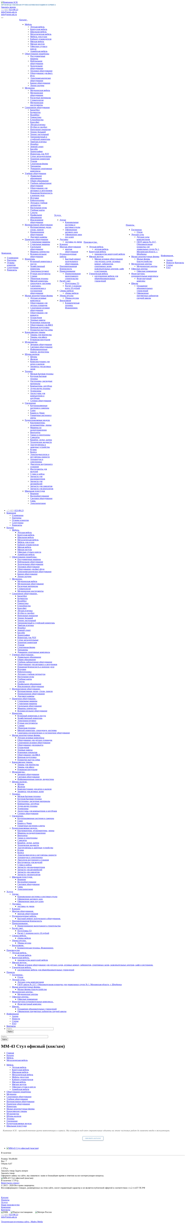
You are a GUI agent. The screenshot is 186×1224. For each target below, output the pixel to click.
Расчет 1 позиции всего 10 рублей (73, 287)
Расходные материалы (40, 98)
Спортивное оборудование (37, 107)
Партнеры (11, 260)
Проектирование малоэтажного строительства (73, 276)
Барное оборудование (40, 83)
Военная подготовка (39, 327)
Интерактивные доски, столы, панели (41, 228)
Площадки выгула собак (41, 330)
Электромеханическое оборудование (40, 79)
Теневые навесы (37, 320)
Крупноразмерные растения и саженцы (39, 406)
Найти (10, 1032)
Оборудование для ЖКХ (41, 325)
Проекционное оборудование (37, 233)
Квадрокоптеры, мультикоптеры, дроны (40, 423)
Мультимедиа (31, 342)
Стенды (33, 212)
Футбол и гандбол (38, 127)
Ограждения (36, 317)
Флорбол (34, 144)
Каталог (23, 20)
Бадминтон (35, 112)
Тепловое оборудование (41, 71)
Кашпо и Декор (37, 413)
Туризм (33, 161)
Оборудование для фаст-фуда (30, 569)
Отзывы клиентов (11, 263)
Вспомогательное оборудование (38, 255)
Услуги (58, 215)
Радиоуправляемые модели (37, 420)
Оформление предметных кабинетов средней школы (147, 295)
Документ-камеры (38, 237)
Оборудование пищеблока (37, 54)
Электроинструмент (39, 271)
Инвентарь (30, 259)
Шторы (33, 357)
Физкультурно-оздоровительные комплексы (144, 274)
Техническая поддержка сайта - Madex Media (22, 1221)
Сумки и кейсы (37, 474)
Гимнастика (35, 117)
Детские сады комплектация (143, 238)
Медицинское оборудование (36, 94)
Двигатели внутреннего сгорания (33, 860)
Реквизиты (12, 270)
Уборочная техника (39, 278)
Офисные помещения (147, 271)
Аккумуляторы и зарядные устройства (40, 445)
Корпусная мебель (38, 29)
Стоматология (36, 100)
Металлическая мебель (40, 34)
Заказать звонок (8, 7)
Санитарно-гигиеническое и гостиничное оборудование (38, 289)
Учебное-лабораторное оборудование (40, 184)
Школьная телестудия (35, 491)
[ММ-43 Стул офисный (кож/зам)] (23, 1148)
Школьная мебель (38, 32)
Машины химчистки (39, 251)
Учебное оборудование (35, 173)
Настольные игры (38, 207)
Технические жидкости (41, 442)
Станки (33, 276)
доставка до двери (73, 242)
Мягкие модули (37, 44)
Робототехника (37, 200)
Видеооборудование (39, 496)
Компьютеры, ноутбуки (41, 386)
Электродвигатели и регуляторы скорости (40, 455)
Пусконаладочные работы (24, 916)
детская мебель (101, 249)
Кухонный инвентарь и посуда (31, 716)
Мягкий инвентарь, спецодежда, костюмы (40, 282)
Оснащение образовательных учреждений (145, 288)
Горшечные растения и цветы (31, 826)
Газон (33, 410)
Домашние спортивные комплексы (33, 652)
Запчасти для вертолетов (41, 488)
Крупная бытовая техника (29, 799)
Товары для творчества (41, 335)
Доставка (64, 239)
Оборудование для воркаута (30, 745)
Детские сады (137, 234)
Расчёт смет (65, 281)
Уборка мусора (66, 295)
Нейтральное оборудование (36, 62)
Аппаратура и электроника (36, 460)
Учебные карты (37, 210)
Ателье (63, 220)
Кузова (33, 449)
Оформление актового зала (71, 230)
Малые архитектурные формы (39, 295)
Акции (169, 260)
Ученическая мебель (98, 273)
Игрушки (34, 198)
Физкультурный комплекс (144, 279)
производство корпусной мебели (109, 254)
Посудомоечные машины (37, 57)
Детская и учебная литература (38, 204)
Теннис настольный (39, 134)
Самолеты (35, 437)
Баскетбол (35, 110)
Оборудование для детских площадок (38, 304)
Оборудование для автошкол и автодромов (41, 189)
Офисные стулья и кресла (29, 552)
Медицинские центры (141, 264)
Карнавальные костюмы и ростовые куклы (72, 224)
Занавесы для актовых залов (30, 791)
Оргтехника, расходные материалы (33, 801)
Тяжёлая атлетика (38, 141)
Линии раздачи (37, 85)
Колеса (33, 452)
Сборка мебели (67, 291)
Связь (33, 501)
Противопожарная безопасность (68, 267)
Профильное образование (36, 216)
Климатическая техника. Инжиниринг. (72, 305)
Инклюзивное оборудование (36, 221)
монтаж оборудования (71, 250)
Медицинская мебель (40, 90)
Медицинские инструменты (36, 103)
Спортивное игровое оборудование (40, 309)
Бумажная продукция (40, 339)
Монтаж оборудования (70, 247)
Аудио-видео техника (40, 388)
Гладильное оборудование (36, 248)
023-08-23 (9, 9)
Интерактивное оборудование (39, 225)
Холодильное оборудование (36, 67)
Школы (134, 283)
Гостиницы (136, 229)
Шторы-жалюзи (32, 354)
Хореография (36, 151)
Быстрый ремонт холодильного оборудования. (73, 261)
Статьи (169, 265)
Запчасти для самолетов (41, 486)
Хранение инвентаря (40, 159)
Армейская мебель (38, 51)
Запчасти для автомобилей (36, 482)
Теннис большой (38, 132)
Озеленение (30, 403)
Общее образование (39, 181)
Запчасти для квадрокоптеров (37, 477)
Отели (140, 232)
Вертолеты (35, 432)
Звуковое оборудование (41, 344)
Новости (170, 262)
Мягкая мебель (37, 41)
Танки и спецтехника (40, 435)
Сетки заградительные (40, 156)
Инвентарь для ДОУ (39, 154)
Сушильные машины (40, 244)
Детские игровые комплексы (38, 299)
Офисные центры (139, 269)
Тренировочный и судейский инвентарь (40, 138)
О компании (12, 258)
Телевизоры (35, 391)
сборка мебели (72, 293)
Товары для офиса (38, 337)
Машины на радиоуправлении (38, 428)
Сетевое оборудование (40, 400)
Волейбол (34, 115)
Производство (91, 242)
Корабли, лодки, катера (41, 440)
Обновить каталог (93, 1138)
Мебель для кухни (38, 36)
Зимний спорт (36, 146)
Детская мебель (37, 27)
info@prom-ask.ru (9, 12)
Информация (167, 255)
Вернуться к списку (10, 1183)
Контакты (179, 262)
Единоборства (36, 120)
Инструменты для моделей (29, 862)
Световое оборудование (41, 347)
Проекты (130, 225)
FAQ (168, 267)
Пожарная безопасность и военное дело (41, 194)
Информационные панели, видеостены (39, 350)
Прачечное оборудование (36, 239)
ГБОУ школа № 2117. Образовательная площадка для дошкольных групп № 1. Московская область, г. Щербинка (148, 248)
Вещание (34, 493)
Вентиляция (65, 300)
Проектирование (67, 271)
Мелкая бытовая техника (41, 374)
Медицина (30, 88)
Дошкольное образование (36, 177)
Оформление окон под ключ (73, 235)
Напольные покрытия (40, 129)
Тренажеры (35, 166)
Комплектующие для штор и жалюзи (40, 362)
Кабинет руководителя (40, 39)
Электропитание (38, 503)
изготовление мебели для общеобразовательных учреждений (106, 278)
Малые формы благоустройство (144, 260)
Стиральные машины (40, 242)
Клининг (64, 244)
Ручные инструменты (40, 273)
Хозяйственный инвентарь (37, 267)
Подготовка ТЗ (72, 283)
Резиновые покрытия (40, 322)
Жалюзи (34, 359)
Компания (6, 253)
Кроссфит (34, 122)
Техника (29, 371)
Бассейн (34, 149)
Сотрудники (12, 267)
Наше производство (10, 1205)
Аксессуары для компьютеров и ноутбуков (37, 395)
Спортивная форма (39, 163)
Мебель (28, 24)
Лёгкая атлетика (37, 124)
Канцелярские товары (35, 332)
